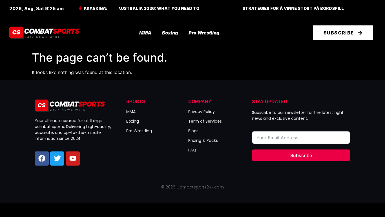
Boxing (170, 33)
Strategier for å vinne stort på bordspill (238, 8)
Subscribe (301, 155)
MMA (145, 33)
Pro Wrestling (204, 33)
